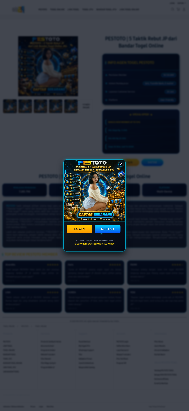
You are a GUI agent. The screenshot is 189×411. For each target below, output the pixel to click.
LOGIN (79, 228)
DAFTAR (107, 228)
